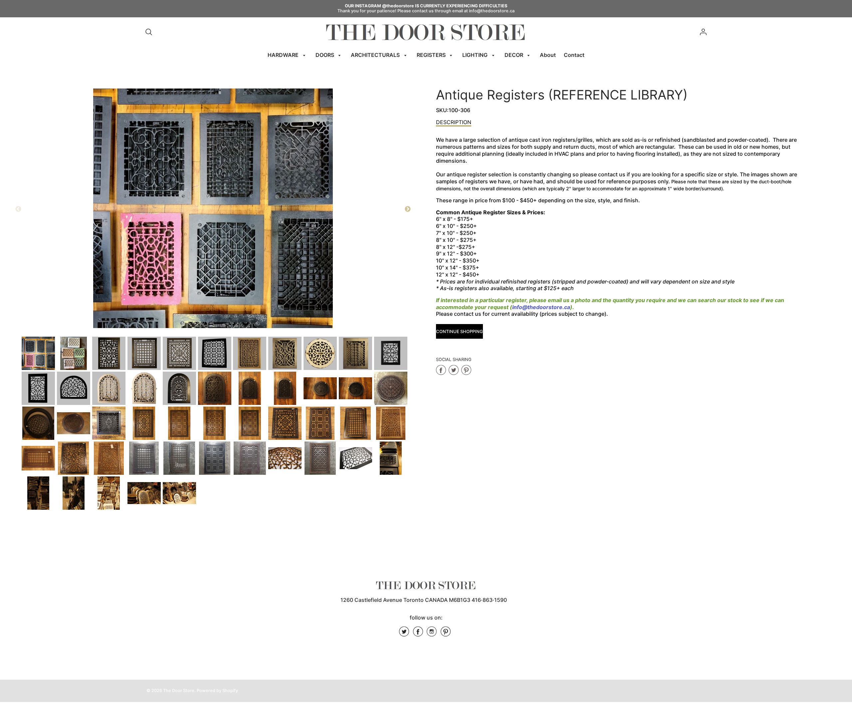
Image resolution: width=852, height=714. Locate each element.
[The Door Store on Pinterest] (446, 633)
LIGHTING (475, 55)
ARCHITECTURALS (376, 55)
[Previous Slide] (18, 209)
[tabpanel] (38, 353)
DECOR (515, 55)
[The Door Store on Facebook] (418, 633)
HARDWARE (284, 55)
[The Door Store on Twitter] (404, 633)
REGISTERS (432, 55)
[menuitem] (287, 55)
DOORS (325, 55)
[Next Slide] (407, 209)
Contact (574, 55)
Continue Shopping (459, 331)
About (548, 55)
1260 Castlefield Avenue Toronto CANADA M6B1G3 (405, 600)
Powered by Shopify (217, 690)
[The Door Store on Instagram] (432, 633)
